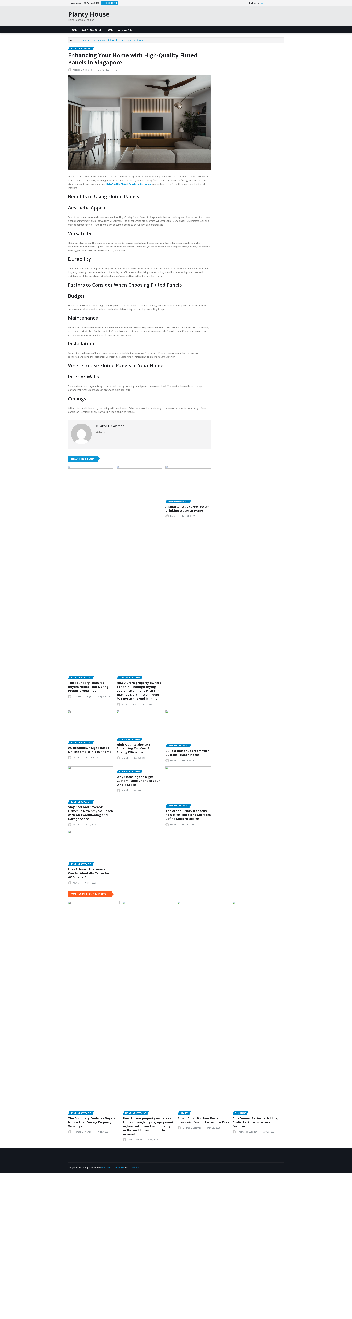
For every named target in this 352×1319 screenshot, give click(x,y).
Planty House (89, 14)
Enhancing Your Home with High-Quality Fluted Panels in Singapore (113, 40)
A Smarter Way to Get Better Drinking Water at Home (187, 508)
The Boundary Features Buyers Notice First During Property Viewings (88, 687)
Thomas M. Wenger (82, 696)
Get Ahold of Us (91, 29)
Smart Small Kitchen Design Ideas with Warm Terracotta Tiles (203, 1120)
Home (74, 29)
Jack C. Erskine (129, 704)
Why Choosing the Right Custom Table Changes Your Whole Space (138, 781)
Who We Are (125, 29)
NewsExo (120, 1167)
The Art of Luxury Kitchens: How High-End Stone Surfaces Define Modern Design (188, 815)
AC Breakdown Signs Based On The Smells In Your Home (89, 750)
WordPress (107, 1167)
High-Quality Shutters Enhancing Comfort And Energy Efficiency (135, 748)
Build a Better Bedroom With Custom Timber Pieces (187, 753)
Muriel (173, 516)
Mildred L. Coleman (82, 69)
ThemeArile (134, 1167)
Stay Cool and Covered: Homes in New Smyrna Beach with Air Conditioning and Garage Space (90, 813)
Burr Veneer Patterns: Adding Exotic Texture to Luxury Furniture (255, 1122)
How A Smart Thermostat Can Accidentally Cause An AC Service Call (88, 873)
